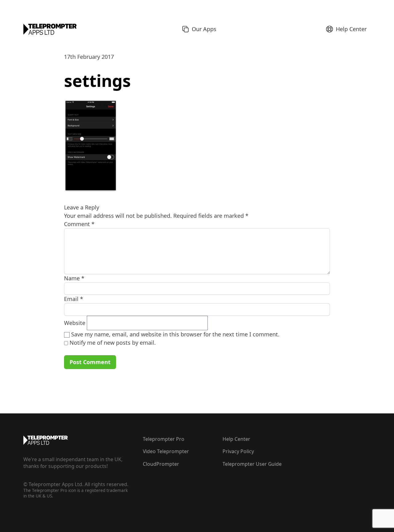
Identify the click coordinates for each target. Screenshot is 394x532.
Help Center (236, 439)
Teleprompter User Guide (252, 464)
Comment (79, 224)
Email (73, 299)
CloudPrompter (161, 464)
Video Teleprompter (166, 451)
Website (74, 323)
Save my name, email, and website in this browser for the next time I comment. (175, 334)
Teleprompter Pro (163, 439)
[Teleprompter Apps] (50, 29)
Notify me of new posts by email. (113, 342)
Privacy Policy (238, 451)
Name (74, 278)
